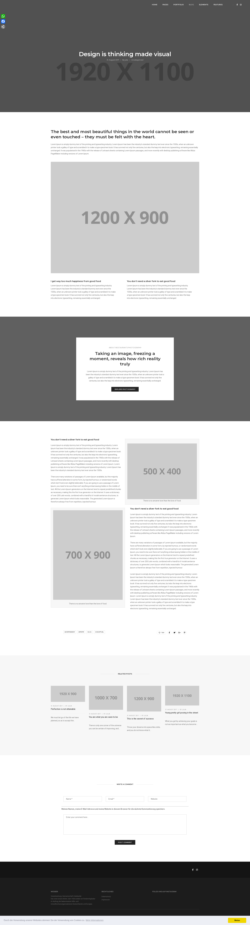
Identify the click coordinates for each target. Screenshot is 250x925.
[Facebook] (3, 21)
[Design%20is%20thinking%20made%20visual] (169, 633)
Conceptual (99, 632)
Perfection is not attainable (63, 709)
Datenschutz (106, 896)
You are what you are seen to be (103, 717)
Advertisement (70, 632)
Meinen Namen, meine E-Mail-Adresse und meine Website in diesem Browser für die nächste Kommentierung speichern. (113, 809)
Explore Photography (125, 389)
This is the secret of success (140, 718)
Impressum (106, 900)
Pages (165, 5)
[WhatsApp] (3, 16)
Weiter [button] (237, 920)
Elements (203, 5)
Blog (191, 5)
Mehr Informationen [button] (95, 920)
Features (218, 5)
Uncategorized (137, 60)
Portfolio (178, 5)
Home (154, 5)
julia (126, 60)
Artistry (81, 632)
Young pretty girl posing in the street (181, 712)
